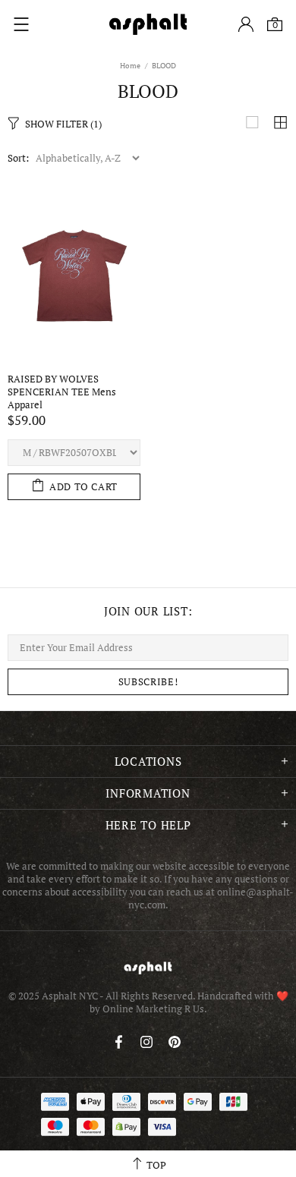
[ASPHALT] (148, 24)
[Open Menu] (21, 24)
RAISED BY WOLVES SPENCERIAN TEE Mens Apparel (62, 392)
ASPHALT (148, 967)
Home (130, 66)
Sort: (18, 158)
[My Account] (245, 24)
